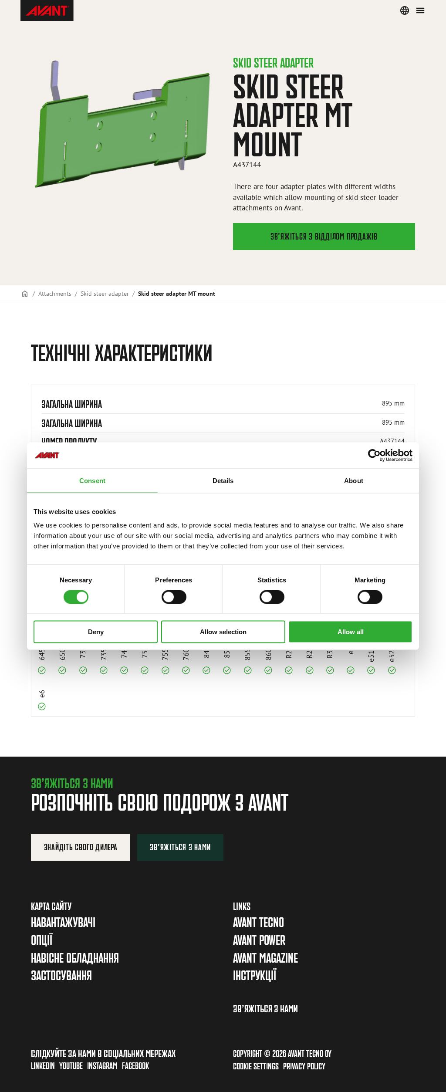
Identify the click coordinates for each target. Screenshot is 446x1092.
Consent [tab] (92, 480)
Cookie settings (256, 1066)
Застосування (61, 975)
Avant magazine (265, 958)
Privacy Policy (304, 1066)
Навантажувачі (63, 922)
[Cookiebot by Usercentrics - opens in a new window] (374, 455)
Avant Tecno (258, 922)
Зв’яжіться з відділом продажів (324, 236)
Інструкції (254, 975)
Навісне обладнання (75, 958)
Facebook (135, 1065)
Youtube (71, 1065)
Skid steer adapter (105, 293)
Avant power (259, 940)
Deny (96, 632)
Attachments (54, 293)
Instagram (102, 1065)
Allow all (351, 632)
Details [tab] (223, 480)
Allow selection (223, 632)
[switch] (174, 597)
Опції (41, 940)
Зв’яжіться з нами (180, 847)
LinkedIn (43, 1065)
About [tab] (353, 480)
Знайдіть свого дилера (81, 847)
